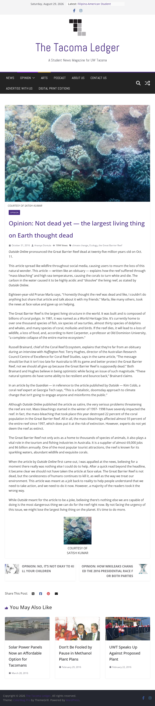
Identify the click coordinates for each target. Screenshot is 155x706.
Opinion (25, 78)
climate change (80, 245)
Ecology (93, 245)
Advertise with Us (19, 88)
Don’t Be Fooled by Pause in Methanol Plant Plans (75, 653)
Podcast (60, 78)
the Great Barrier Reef (110, 245)
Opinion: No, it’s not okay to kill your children (48, 568)
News (10, 78)
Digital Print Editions (54, 88)
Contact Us (99, 78)
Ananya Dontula (42, 245)
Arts (44, 78)
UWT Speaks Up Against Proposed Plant (124, 653)
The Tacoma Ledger (77, 47)
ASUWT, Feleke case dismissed (97, 3)
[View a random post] (147, 83)
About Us (78, 78)
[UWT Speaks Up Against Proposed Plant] (127, 619)
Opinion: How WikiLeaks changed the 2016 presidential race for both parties (107, 571)
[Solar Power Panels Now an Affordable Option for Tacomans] (27, 619)
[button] (33, 77)
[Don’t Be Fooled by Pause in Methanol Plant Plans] (77, 619)
